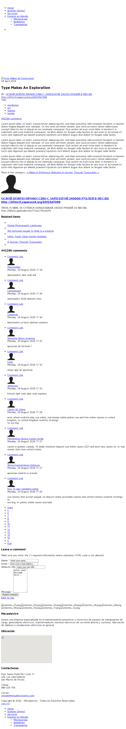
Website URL (8, 567)
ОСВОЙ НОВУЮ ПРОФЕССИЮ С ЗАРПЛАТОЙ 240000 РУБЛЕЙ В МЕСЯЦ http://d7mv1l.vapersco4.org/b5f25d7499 (46, 95)
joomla (10, 113)
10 (8, 524)
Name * (5, 560)
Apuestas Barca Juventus (21, 338)
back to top (7, 597)
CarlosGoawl (14, 290)
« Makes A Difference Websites (44, 172)
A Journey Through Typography (24, 241)
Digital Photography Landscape (24, 225)
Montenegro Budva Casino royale (25, 438)
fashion (11, 110)
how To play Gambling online (23, 488)
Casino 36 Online (16, 409)
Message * (7, 591)
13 (8, 532)
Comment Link (15, 256)
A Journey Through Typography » (80, 172)
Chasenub (12, 314)
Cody (10, 362)
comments (11, 118)
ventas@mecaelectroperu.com (17, 695)
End (9, 543)
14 (8, 535)
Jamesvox (12, 385)
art (9, 107)
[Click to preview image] (17, 78)
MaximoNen (13, 267)
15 (8, 537)
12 (8, 529)
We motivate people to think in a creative (30, 230)
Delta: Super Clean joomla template (27, 236)
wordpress (13, 105)
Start (10, 507)
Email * (5, 563)
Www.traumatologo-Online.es (23, 465)
